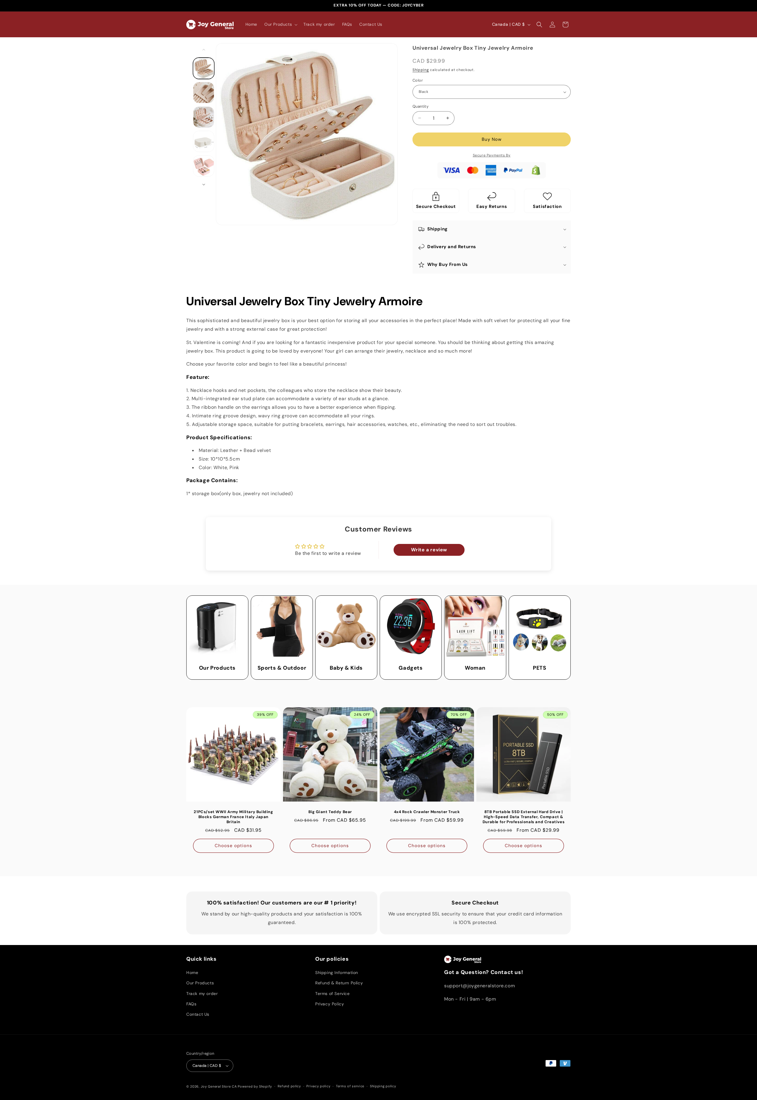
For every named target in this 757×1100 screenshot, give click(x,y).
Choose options (233, 846)
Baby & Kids (346, 668)
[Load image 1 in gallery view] (203, 68)
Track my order (202, 993)
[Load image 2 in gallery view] (203, 92)
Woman (475, 668)
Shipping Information (336, 972)
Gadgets (411, 668)
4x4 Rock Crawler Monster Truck (427, 812)
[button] (280, 24)
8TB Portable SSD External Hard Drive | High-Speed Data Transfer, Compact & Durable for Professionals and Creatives (523, 817)
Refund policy (289, 1086)
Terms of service (350, 1086)
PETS (539, 668)
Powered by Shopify (255, 1086)
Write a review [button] (429, 550)
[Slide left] (203, 49)
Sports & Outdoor (282, 668)
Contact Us (197, 1014)
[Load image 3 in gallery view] (203, 117)
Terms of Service (332, 993)
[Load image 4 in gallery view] (203, 141)
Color (418, 80)
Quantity (420, 106)
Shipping (421, 69)
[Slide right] (203, 184)
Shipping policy (383, 1086)
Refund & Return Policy (339, 983)
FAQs (191, 1004)
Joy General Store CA (219, 1086)
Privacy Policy (329, 1004)
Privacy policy (318, 1086)
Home (192, 972)
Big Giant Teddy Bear (330, 812)
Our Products (217, 668)
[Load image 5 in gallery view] (203, 166)
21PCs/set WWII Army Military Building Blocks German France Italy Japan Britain (233, 817)
